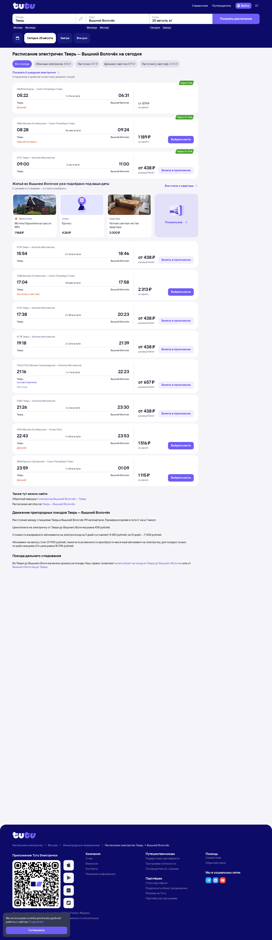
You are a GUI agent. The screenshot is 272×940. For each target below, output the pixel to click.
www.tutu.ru (75, 918)
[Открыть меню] (257, 6)
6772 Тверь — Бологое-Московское (36, 157)
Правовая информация (100, 874)
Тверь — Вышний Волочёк (58, 504)
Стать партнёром (156, 883)
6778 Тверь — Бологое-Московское (36, 336)
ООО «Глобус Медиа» (76, 913)
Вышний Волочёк (120, 102)
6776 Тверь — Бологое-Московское (36, 307)
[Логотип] (24, 5)
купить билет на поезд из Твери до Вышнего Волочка (148, 563)
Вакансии (92, 863)
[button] (177, 215)
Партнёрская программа (161, 898)
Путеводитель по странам (162, 868)
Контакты (92, 868)
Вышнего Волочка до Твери (29, 567)
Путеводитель (221, 5)
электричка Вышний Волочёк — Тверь (62, 499)
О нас (89, 858)
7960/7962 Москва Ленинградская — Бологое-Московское (49, 365)
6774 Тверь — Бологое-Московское (36, 247)
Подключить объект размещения (166, 888)
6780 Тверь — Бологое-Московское (36, 400)
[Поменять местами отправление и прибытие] (81, 19)
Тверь (20, 102)
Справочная (200, 5)
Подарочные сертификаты (162, 858)
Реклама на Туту (156, 893)
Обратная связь (216, 863)
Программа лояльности (161, 863)
